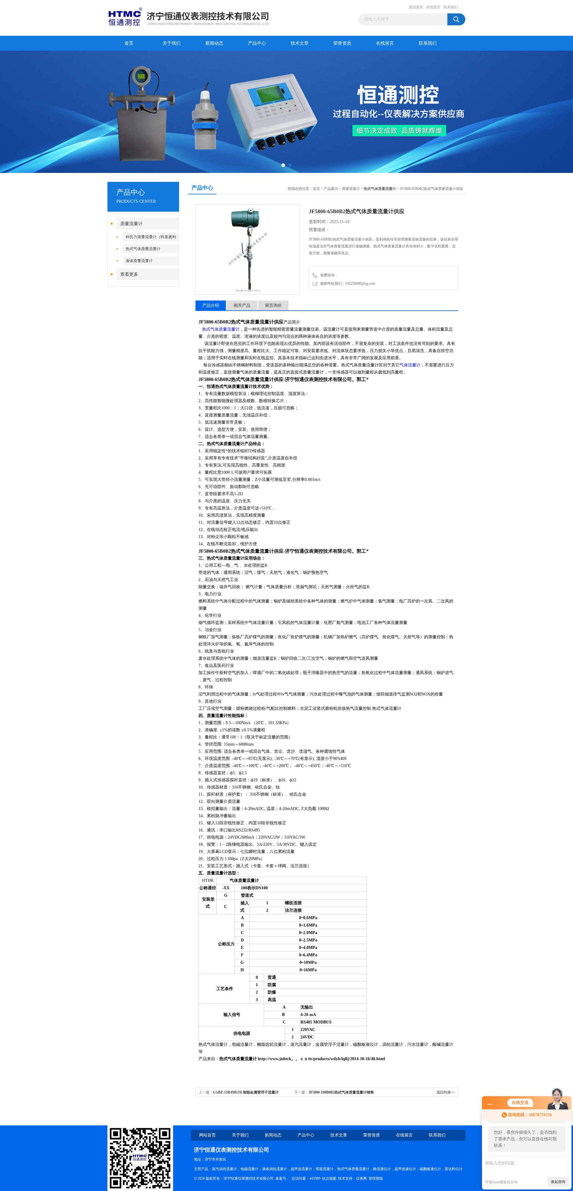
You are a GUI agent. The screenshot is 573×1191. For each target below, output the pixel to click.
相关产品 (242, 305)
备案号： (282, 1178)
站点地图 (329, 1178)
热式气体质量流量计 (143, 249)
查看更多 (129, 274)
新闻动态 (214, 43)
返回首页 (416, 7)
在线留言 (433, 7)
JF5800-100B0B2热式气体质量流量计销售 (341, 1092)
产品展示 (331, 189)
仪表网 (361, 1178)
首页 (128, 43)
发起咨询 (558, 1182)
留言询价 (273, 305)
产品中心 (257, 43)
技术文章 (300, 43)
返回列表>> (446, 1092)
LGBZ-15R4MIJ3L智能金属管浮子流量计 (246, 1092)
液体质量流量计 (139, 260)
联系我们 (450, 7)
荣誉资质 (342, 43)
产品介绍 (210, 305)
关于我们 (172, 43)
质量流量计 (131, 223)
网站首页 (207, 1135)
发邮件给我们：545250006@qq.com (346, 283)
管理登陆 (376, 1178)
